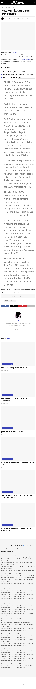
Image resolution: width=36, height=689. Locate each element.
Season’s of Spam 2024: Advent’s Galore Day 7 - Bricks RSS (16, 665)
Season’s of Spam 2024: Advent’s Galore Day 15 (13, 630)
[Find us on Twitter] (4, 680)
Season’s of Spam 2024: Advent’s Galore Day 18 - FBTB (15, 613)
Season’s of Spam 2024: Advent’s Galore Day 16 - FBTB (15, 624)
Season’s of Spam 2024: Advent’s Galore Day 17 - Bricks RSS (17, 617)
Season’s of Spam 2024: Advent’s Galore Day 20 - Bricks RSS (17, 605)
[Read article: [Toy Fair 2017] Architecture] (18, 418)
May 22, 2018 (5, 403)
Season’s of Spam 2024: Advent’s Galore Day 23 (13, 596)
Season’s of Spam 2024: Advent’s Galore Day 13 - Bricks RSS (17, 643)
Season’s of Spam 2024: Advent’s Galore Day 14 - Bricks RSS (17, 635)
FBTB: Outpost (25, 545)
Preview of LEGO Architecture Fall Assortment (18, 74)
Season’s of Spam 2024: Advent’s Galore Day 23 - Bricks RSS (17, 594)
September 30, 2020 (6, 370)
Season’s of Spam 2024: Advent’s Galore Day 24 (13, 585)
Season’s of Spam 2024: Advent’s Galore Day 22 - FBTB (15, 579)
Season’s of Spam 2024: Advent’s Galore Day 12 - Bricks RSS (17, 654)
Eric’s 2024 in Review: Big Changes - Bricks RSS (13, 566)
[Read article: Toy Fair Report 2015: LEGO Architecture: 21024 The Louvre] (18, 482)
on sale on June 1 (26, 59)
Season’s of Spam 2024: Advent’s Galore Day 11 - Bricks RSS (17, 650)
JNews (6, 684)
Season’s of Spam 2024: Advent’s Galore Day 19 (13, 611)
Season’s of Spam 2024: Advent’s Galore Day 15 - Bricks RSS (17, 628)
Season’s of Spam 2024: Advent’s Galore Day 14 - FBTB (15, 639)
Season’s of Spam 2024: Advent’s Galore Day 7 (13, 667)
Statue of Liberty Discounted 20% (13, 72)
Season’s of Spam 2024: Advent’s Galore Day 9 (13, 664)
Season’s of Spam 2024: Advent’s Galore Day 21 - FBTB (15, 602)
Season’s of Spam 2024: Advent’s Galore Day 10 (13, 660)
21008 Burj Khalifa (10, 300)
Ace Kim (8, 18)
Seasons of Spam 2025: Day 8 (16, 555)
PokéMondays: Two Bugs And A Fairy (11, 634)
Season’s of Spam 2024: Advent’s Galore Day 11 (13, 652)
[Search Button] (34, 2)
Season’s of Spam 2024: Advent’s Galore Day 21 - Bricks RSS (17, 598)
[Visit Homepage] (17, 2)
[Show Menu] (2, 2)
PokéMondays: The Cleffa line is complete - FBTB (14, 632)
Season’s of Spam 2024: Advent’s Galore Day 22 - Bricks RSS (17, 590)
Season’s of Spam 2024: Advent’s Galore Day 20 (13, 607)
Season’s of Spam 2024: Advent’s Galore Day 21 (13, 600)
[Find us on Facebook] (1, 680)
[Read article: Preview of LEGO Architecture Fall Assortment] (18, 385)
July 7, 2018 (16, 18)
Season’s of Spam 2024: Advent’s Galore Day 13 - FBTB (15, 647)
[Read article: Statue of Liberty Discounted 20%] (18, 354)
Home (2, 7)
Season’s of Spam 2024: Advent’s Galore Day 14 (13, 637)
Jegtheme (3, 685)
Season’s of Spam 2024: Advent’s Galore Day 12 (13, 656)
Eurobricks (15, 52)
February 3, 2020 (6, 532)
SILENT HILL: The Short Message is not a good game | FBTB (17, 557)
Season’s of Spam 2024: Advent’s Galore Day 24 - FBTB (15, 587)
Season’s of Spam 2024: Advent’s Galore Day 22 (13, 592)
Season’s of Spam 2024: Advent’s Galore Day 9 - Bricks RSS (16, 662)
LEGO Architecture (9, 7)
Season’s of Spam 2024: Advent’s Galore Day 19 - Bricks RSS (17, 609)
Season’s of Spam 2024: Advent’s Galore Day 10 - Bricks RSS (17, 658)
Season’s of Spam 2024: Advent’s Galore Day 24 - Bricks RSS (17, 583)
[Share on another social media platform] (31, 306)
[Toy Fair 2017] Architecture (11, 77)
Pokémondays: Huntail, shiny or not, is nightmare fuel (19, 622)
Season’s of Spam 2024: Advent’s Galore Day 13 (13, 645)
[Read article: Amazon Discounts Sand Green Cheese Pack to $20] (18, 515)
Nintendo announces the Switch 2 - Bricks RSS (13, 562)
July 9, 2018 (4, 467)
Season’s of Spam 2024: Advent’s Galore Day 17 (13, 618)
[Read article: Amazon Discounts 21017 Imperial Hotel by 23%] (18, 449)
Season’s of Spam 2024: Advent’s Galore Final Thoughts (19, 577)
